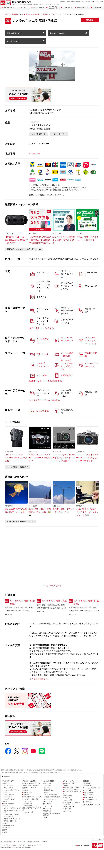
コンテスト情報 (67, 809)
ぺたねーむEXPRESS (8, 825)
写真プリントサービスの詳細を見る (45, 381)
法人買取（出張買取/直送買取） (52, 797)
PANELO (4, 832)
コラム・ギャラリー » (70, 781)
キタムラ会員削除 (88, 797)
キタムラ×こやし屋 (27, 812)
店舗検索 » (86, 781)
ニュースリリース (19, 841)
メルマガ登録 (99, 1)
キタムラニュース (47, 801)
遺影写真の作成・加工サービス (12, 819)
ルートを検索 (59, 134)
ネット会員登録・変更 (88, 1)
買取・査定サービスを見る (41, 328)
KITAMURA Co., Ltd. (11, 847)
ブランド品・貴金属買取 (50, 794)
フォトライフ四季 (67, 800)
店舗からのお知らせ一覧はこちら (20, 521)
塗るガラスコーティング (29, 788)
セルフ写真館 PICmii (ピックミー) (31, 806)
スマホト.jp (25, 790)
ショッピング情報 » (49, 781)
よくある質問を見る (38, 679)
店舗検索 (15, 14)
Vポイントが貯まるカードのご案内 (31, 797)
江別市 (53, 14)
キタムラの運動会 (67, 795)
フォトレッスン (67, 797)
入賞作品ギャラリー (68, 811)
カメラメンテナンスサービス (30, 785)
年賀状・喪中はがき (8, 803)
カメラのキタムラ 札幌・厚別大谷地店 (22, 602)
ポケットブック (8, 797)
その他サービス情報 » (29, 781)
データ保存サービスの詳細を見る (44, 400)
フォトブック (6, 792)
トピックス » (47, 808)
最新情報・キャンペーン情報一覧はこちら (24, 249)
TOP (6, 14)
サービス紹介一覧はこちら (17, 467)
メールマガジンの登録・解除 (30, 799)
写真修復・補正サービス (10, 821)
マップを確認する (38, 134)
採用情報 (69, 1)
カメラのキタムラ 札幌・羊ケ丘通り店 (86, 602)
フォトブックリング (9, 799)
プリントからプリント (10, 816)
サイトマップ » (88, 802)
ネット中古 (47, 788)
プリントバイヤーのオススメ (50, 799)
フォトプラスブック (9, 794)
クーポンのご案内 (27, 801)
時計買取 (46, 792)
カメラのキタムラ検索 (30, 14)
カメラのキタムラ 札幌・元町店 (54, 601)
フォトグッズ (6, 828)
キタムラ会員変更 (88, 795)
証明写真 (4, 830)
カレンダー (5, 823)
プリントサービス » (8, 781)
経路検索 (89, 20)
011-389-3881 (35, 154)
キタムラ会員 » (88, 790)
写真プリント (6, 783)
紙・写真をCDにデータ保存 (11, 814)
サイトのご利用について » (91, 804)
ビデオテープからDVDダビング (12, 808)
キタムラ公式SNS (27, 803)
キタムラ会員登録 (88, 792)
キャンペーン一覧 (47, 806)
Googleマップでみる (52, 586)
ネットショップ (47, 783)
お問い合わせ (76, 1)
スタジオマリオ (28, 792)
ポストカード (6, 801)
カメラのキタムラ (87, 783)
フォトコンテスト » (69, 806)
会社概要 (62, 1)
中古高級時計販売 (48, 790)
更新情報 (45, 817)
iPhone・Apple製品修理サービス (31, 783)
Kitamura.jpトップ (8, 776)
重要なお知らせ (47, 811)
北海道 (45, 14)
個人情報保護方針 (6, 841)
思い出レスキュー (7, 806)
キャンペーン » (47, 804)
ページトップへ (98, 839)
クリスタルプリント (9, 785)
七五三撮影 (26, 794)
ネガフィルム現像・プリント (11, 790)
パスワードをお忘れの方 (90, 799)
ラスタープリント (8, 788)
